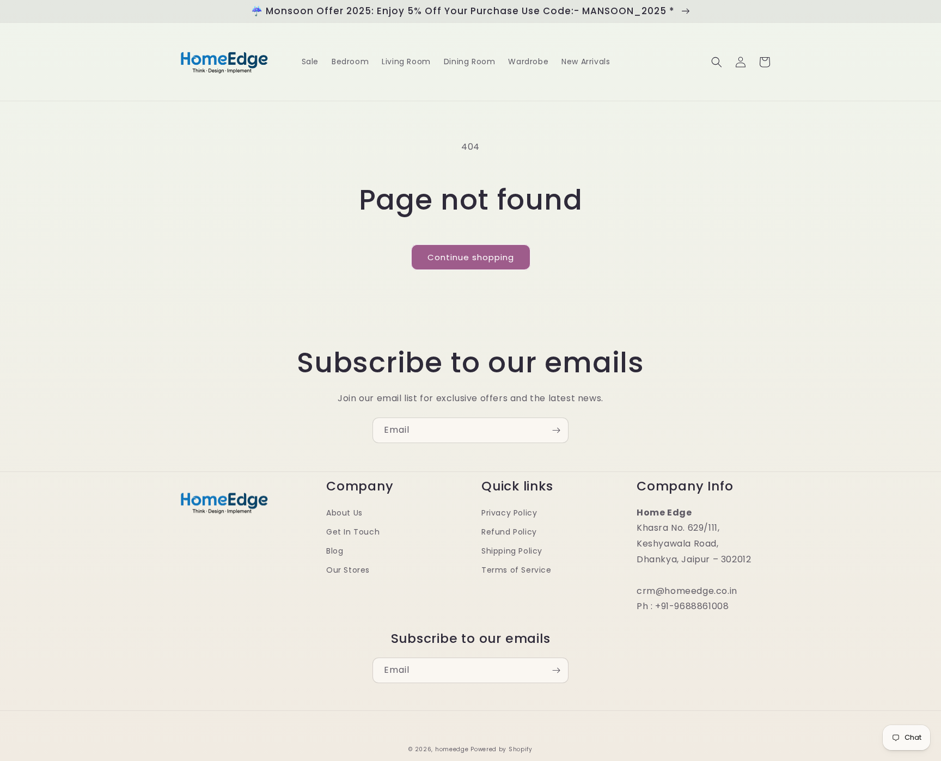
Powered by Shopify (502, 749)
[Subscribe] (556, 430)
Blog (334, 550)
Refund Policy (509, 531)
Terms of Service (516, 569)
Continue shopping (470, 257)
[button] (717, 62)
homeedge (452, 749)
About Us (344, 512)
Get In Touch (353, 531)
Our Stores (348, 569)
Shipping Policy (511, 550)
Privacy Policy (509, 512)
